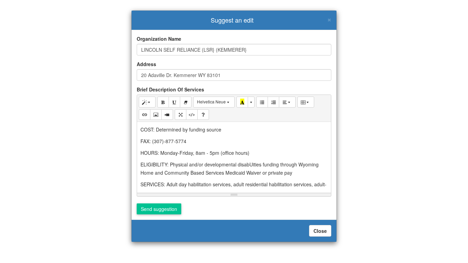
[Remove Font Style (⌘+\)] (186, 102)
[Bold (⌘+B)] (163, 102)
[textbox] (234, 156)
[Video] (167, 114)
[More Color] (251, 102)
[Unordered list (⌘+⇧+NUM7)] (262, 102)
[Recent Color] (242, 102)
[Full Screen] (180, 114)
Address (146, 64)
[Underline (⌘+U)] (174, 102)
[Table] (305, 102)
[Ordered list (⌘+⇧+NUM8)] (273, 102)
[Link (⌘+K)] (144, 114)
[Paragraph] (287, 102)
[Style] (147, 102)
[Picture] (156, 114)
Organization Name (159, 38)
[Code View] (192, 114)
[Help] (203, 114)
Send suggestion (159, 208)
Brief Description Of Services (170, 89)
